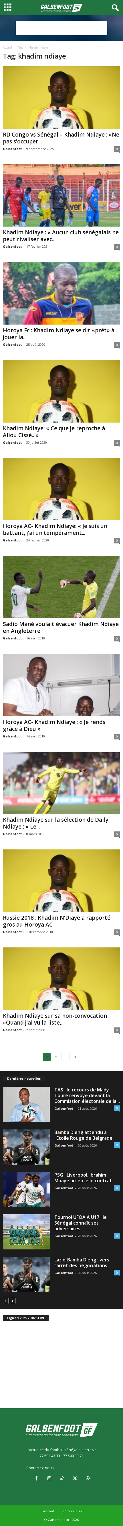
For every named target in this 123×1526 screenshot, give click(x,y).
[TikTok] (61, 1478)
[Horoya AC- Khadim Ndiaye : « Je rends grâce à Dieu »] (61, 685)
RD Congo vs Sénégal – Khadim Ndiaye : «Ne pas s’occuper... (61, 138)
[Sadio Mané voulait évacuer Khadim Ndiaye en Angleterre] (61, 587)
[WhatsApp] (87, 1478)
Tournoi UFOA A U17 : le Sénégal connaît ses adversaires (80, 1223)
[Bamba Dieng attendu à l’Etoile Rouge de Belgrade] (26, 1147)
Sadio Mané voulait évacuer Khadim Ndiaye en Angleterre (61, 627)
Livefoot (47, 1511)
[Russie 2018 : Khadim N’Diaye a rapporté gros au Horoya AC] (61, 880)
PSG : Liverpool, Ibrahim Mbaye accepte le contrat (83, 1178)
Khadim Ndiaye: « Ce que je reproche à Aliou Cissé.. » (54, 432)
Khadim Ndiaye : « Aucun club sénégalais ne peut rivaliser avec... (61, 236)
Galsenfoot (12, 149)
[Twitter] (74, 1478)
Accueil (7, 47)
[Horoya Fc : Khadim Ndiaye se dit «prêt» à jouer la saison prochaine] (61, 293)
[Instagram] (49, 1478)
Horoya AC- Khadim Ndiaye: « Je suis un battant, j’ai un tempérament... (55, 529)
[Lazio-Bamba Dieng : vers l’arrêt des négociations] (26, 1274)
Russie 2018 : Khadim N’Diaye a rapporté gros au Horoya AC (56, 921)
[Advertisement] (61, 28)
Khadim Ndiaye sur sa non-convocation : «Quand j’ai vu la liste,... (56, 1019)
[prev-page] (6, 1301)
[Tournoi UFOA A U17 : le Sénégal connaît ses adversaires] (26, 1231)
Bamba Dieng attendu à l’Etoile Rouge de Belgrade (83, 1135)
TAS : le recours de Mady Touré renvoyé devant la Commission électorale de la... (87, 1095)
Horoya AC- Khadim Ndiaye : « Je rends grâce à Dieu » (54, 725)
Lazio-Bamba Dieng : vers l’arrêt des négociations (81, 1263)
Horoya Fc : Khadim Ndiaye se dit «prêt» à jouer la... (58, 334)
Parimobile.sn (71, 1511)
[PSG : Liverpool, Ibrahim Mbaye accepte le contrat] (26, 1189)
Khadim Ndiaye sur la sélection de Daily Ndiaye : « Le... (55, 823)
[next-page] (12, 1301)
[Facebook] (36, 1478)
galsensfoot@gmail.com (76, 1467)
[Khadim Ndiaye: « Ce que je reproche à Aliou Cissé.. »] (61, 391)
